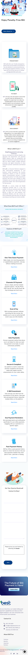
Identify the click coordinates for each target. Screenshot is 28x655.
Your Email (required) (9, 508)
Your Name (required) (9, 498)
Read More (14, 267)
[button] (14, 589)
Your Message (7, 527)
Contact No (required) (9, 518)
